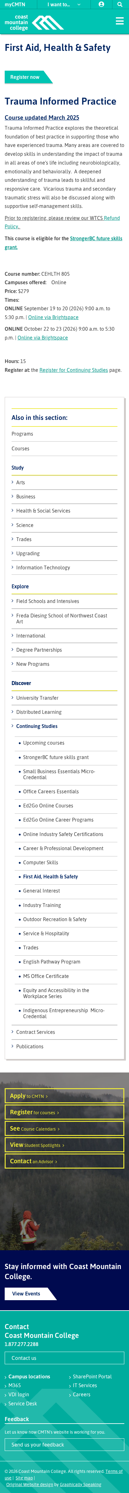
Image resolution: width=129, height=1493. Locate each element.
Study (18, 468)
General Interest (41, 891)
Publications (30, 1046)
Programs (22, 434)
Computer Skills (40, 862)
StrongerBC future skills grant (56, 757)
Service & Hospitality (46, 933)
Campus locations (29, 1376)
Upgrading (28, 553)
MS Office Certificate (46, 976)
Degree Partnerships (39, 650)
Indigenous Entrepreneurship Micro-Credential (64, 1013)
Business (25, 496)
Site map (24, 1477)
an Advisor (31, 1161)
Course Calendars (33, 1128)
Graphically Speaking (80, 1484)
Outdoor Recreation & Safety (55, 919)
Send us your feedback (38, 1444)
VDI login (18, 1394)
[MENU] (119, 20)
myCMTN (15, 4)
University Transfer (37, 698)
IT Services (85, 1385)
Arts (20, 482)
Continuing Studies (37, 726)
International (30, 635)
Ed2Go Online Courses (48, 805)
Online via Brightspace (53, 317)
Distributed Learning (39, 712)
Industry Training (42, 905)
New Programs (32, 664)
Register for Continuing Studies (73, 370)
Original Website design (29, 1484)
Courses (20, 449)
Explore (20, 586)
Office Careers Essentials (51, 791)
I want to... (59, 4)
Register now (24, 77)
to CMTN (27, 1095)
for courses (32, 1112)
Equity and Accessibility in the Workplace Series (56, 993)
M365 (14, 1385)
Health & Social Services (43, 511)
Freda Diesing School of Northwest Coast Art (61, 618)
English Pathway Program (51, 961)
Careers (81, 1394)
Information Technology (43, 567)
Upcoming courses (43, 743)
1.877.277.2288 (22, 1344)
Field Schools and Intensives (47, 601)
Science (25, 525)
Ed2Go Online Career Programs (58, 820)
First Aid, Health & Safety (50, 876)
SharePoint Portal (92, 1376)
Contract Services (35, 1032)
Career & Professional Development (63, 848)
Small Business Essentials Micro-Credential (59, 774)
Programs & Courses (64, 417)
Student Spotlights (35, 1144)
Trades (24, 539)
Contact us (24, 1358)
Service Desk (22, 1403)
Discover (21, 683)
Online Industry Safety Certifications (63, 834)
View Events (26, 1293)
